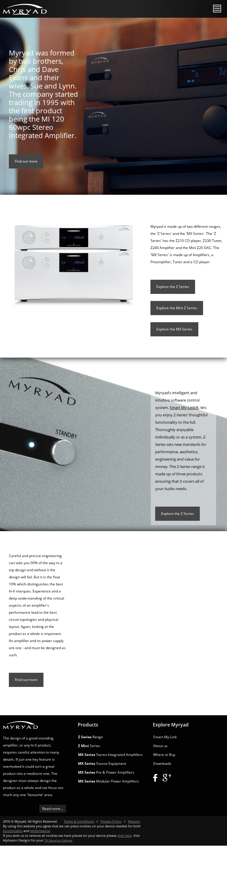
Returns (134, 821)
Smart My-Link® (184, 407)
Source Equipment (102, 763)
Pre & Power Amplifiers (106, 772)
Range (90, 736)
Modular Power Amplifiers (108, 781)
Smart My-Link (165, 736)
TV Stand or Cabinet (58, 840)
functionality (12, 831)
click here (124, 835)
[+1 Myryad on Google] (167, 778)
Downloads (162, 763)
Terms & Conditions (79, 821)
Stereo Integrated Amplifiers (110, 754)
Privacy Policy (110, 821)
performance (40, 831)
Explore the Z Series (172, 286)
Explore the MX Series (174, 329)
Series (89, 745)
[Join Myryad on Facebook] (155, 778)
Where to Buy (164, 754)
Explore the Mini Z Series (176, 307)
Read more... (52, 808)
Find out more (26, 161)
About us (160, 745)
